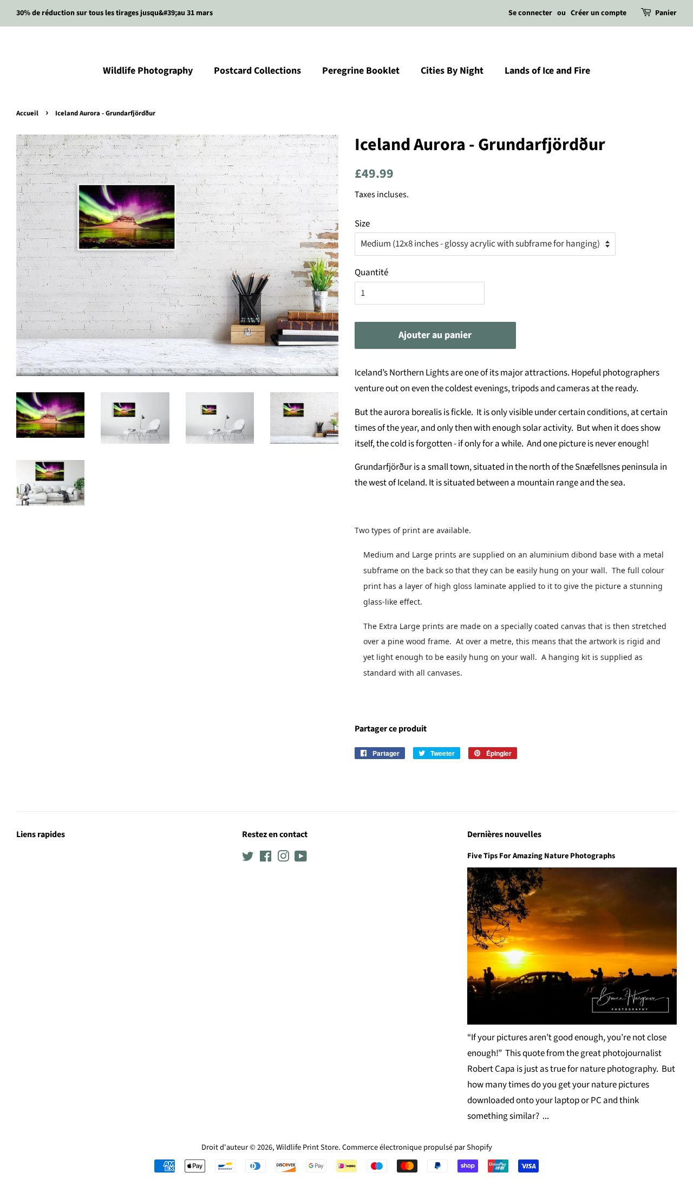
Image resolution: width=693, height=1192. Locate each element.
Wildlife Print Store (307, 1147)
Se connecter (530, 13)
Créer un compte (598, 13)
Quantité (371, 272)
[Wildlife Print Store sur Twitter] (248, 858)
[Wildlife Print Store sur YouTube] (301, 858)
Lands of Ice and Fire (547, 70)
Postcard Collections (257, 70)
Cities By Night (452, 70)
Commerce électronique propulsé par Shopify (417, 1147)
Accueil (27, 113)
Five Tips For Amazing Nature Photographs (541, 855)
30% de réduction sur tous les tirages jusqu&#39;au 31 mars (114, 13)
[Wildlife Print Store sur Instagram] (283, 858)
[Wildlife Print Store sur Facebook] (265, 858)
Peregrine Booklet (361, 70)
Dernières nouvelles (504, 834)
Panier (666, 13)
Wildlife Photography (148, 70)
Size (362, 223)
